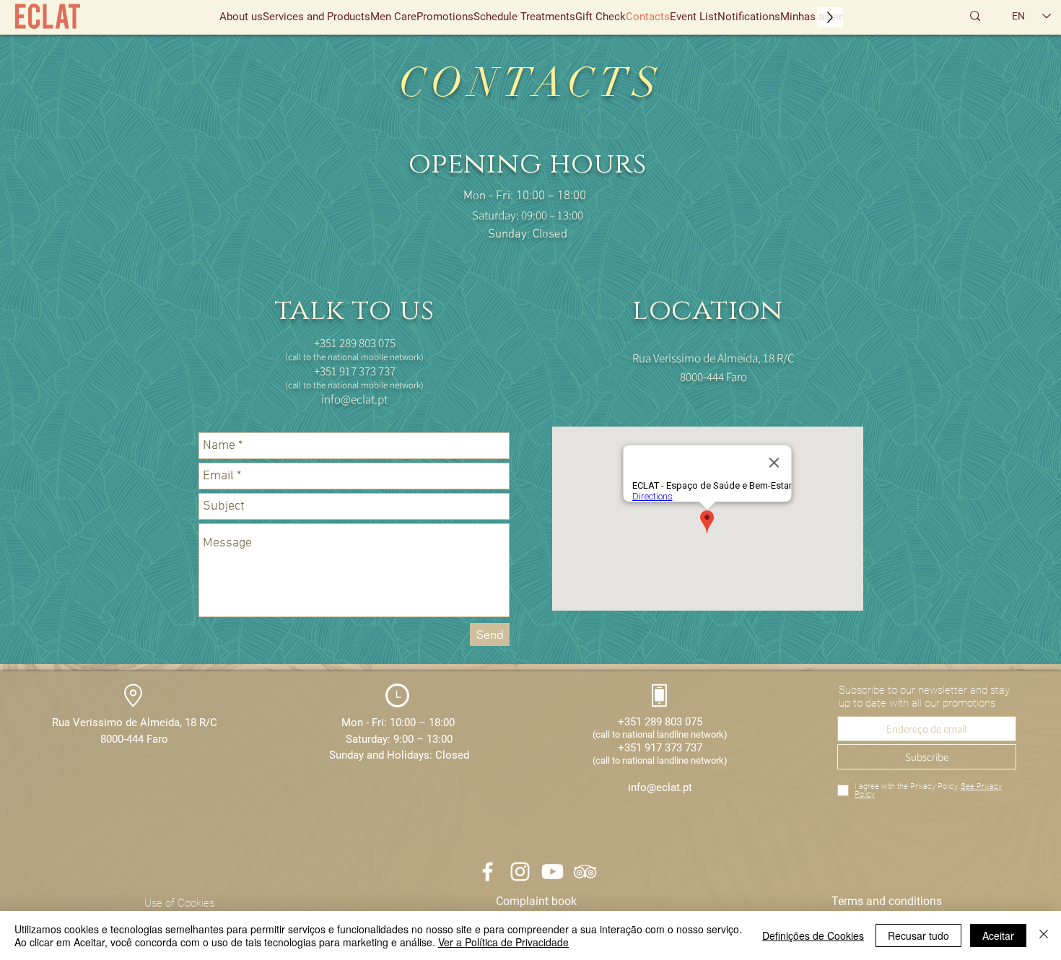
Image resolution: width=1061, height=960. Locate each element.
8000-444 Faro (134, 739)
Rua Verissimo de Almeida (116, 722)
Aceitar (998, 935)
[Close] (1043, 935)
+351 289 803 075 (660, 721)
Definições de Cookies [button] (813, 935)
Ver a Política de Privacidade (503, 942)
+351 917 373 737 (660, 747)
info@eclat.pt (354, 399)
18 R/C (201, 722)
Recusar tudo (918, 935)
